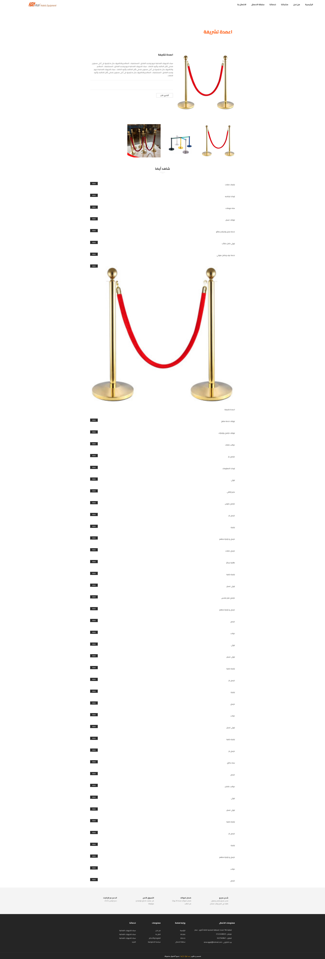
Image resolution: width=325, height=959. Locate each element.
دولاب (232, 633)
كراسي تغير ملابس (228, 598)
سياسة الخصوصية (154, 941)
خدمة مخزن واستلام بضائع (225, 231)
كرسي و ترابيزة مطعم (227, 539)
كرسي (232, 621)
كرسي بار (232, 515)
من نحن (296, 4)
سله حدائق (231, 763)
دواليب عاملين (230, 786)
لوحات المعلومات (228, 468)
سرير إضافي (231, 492)
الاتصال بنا (241, 4)
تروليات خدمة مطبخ (228, 421)
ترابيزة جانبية (230, 574)
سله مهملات (230, 208)
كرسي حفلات (230, 550)
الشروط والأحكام (155, 938)
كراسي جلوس (230, 503)
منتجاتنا (284, 4)
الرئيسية (309, 4)
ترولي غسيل (230, 657)
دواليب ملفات (230, 444)
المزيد (134, 941)
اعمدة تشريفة (229, 409)
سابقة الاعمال (257, 4)
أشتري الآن (164, 95)
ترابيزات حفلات (230, 184)
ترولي (233, 480)
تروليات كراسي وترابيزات (226, 433)
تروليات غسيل (230, 220)
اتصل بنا (158, 934)
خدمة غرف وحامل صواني (226, 255)
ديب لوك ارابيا (185, 956)
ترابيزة (233, 527)
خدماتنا (273, 4)
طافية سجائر (230, 562)
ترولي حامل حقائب (228, 243)
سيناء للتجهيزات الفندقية (127, 930)
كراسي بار (231, 456)
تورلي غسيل (230, 586)
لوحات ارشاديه (230, 196)
